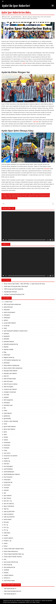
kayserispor (7, 445)
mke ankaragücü (8, 466)
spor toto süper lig (9, 503)
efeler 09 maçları (8, 381)
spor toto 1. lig (8, 501)
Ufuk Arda (35, 121)
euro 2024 (6, 394)
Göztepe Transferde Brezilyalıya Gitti (14, 294)
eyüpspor (6, 397)
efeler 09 (6, 376)
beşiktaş (6, 347)
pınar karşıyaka (8, 477)
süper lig (6, 509)
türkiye (5, 546)
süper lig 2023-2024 (9, 511)
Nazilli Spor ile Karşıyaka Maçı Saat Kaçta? (16, 286)
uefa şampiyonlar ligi (9, 567)
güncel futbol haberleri (10, 18)
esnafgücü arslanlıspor (10, 392)
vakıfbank (6, 570)
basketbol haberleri (9, 341)
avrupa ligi (6, 325)
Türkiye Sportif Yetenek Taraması (13, 556)
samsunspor (7, 485)
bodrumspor (7, 355)
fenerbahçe (7, 402)
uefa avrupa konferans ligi (11, 562)
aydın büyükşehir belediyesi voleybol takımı (16, 331)
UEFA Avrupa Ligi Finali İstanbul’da (13, 289)
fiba (5, 408)
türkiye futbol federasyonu (11, 551)
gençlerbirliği (7, 418)
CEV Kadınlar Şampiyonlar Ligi (12, 360)
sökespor (6, 490)
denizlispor (7, 362)
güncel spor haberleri (21, 18)
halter (5, 434)
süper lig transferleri (9, 517)
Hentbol (28, 18)
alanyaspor (7, 309)
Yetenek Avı (7, 578)
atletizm (6, 320)
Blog (39, 16)
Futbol (41, 16)
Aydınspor (47, 168)
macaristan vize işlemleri (10, 455)
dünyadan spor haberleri (10, 373)
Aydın (25, 16)
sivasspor (6, 487)
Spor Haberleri (34, 18)
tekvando (6, 522)
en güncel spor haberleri (10, 389)
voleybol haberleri (8, 575)
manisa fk (6, 458)
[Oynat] (3, 240)
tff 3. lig (6, 530)
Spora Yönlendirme (9, 506)
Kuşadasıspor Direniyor (10, 291)
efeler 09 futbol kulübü (10, 378)
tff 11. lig (6, 527)
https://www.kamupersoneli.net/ (12, 591)
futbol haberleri (47, 16)
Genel (3, 18)
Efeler (47, 194)
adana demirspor (8, 307)
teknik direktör (8, 519)
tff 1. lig (6, 524)
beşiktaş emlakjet (8, 349)
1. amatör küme (8, 301)
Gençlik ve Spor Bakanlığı (11, 421)
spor (47, 196)
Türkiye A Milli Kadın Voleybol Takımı (14, 548)
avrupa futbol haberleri (10, 323)
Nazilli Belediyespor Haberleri (12, 474)
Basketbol (35, 16)
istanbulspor (7, 442)
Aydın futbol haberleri (31, 194)
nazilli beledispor (8, 469)
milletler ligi (7, 461)
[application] (28, 226)
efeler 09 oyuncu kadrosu (11, 384)
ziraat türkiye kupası (9, 580)
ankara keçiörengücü (9, 312)
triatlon (5, 543)
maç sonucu (7, 453)
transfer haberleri (8, 538)
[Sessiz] (50, 240)
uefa (5, 559)
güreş (5, 432)
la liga (5, 450)
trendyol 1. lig (7, 540)
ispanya (6, 439)
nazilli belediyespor (9, 471)
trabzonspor (7, 532)
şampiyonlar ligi (8, 482)
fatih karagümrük (8, 400)
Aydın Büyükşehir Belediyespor (14, 194)
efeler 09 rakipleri (8, 386)
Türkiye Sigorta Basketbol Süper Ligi (14, 554)
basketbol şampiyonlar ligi (11, 344)
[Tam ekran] (52, 240)
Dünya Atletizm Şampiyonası (11, 365)
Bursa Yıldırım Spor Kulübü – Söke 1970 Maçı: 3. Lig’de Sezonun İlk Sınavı (24, 283)
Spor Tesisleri (7, 498)
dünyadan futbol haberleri (10, 370)
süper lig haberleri (8, 514)
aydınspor (30, 16)
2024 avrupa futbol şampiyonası (12, 304)
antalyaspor (7, 317)
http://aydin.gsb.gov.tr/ (10, 588)
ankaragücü (7, 315)
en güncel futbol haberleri (9, 196)
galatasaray (7, 416)
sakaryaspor (7, 479)
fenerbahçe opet (8, 405)
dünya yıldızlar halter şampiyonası (13, 368)
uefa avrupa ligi (8, 564)
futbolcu (36, 196)
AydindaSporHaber (17, 16)
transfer (6, 535)
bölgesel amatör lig (9, 357)
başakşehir (7, 336)
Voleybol (14, 198)
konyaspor (6, 447)
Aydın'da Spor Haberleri (16, 6)
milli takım (6, 463)
